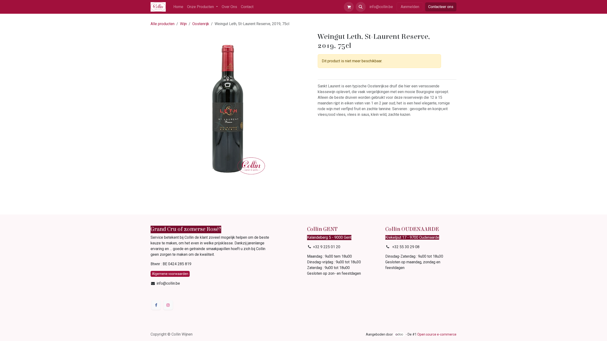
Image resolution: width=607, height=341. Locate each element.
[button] (361, 7)
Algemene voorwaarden (170, 274)
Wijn (183, 24)
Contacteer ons (440, 6)
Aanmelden (410, 6)
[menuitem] (178, 7)
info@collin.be (381, 6)
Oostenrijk (200, 24)
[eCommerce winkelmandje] (349, 7)
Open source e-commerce (436, 334)
